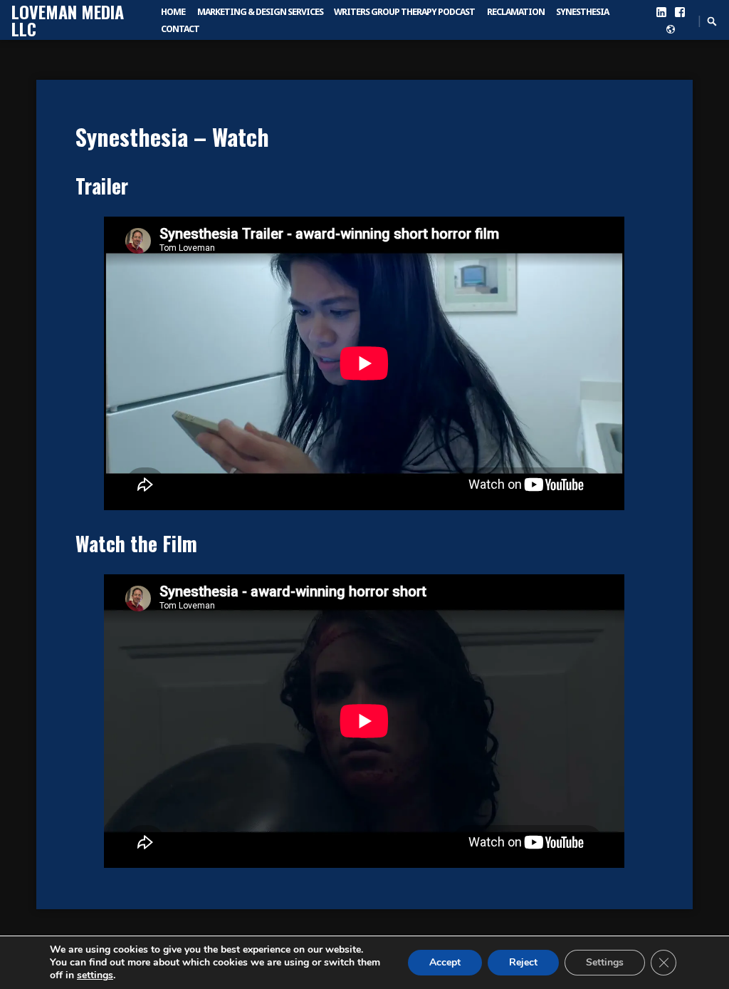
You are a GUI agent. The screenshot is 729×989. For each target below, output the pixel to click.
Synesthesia (582, 11)
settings (95, 975)
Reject (523, 962)
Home (173, 11)
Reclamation (516, 11)
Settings (605, 962)
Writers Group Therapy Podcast (404, 11)
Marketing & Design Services (260, 11)
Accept (445, 962)
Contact (180, 29)
